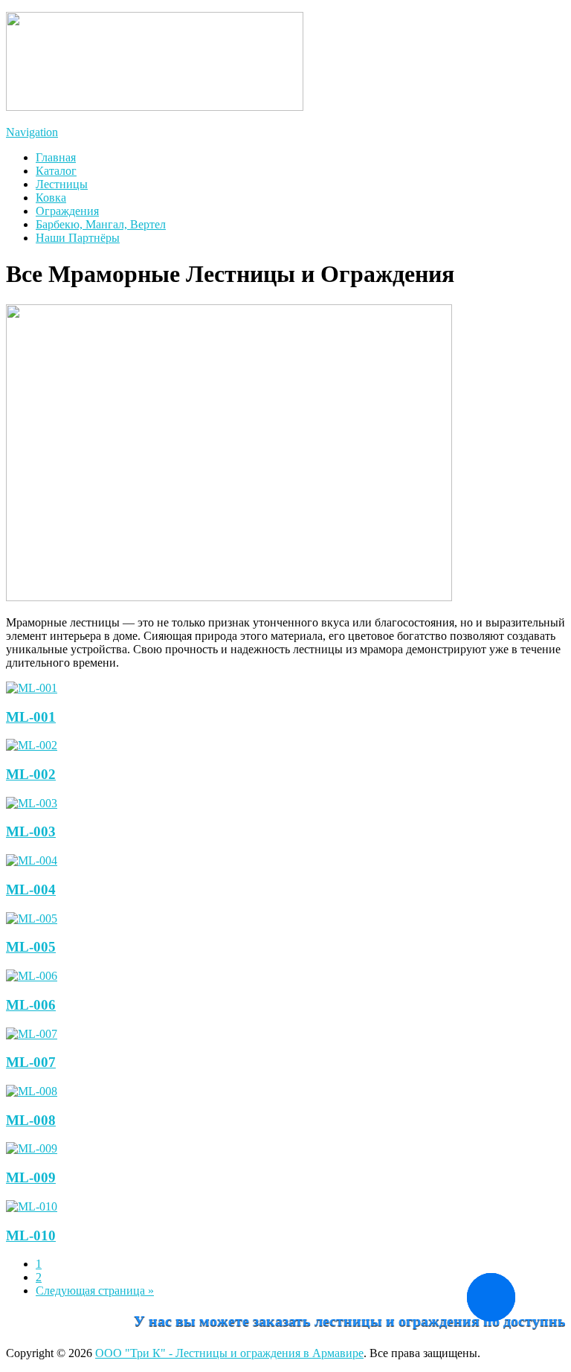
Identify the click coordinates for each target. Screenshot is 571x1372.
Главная (56, 157)
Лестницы (62, 184)
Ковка (51, 197)
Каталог (56, 170)
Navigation (32, 132)
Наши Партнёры (78, 237)
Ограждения (67, 211)
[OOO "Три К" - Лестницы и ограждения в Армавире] (154, 106)
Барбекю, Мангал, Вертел (101, 224)
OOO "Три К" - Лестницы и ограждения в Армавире (229, 1353)
